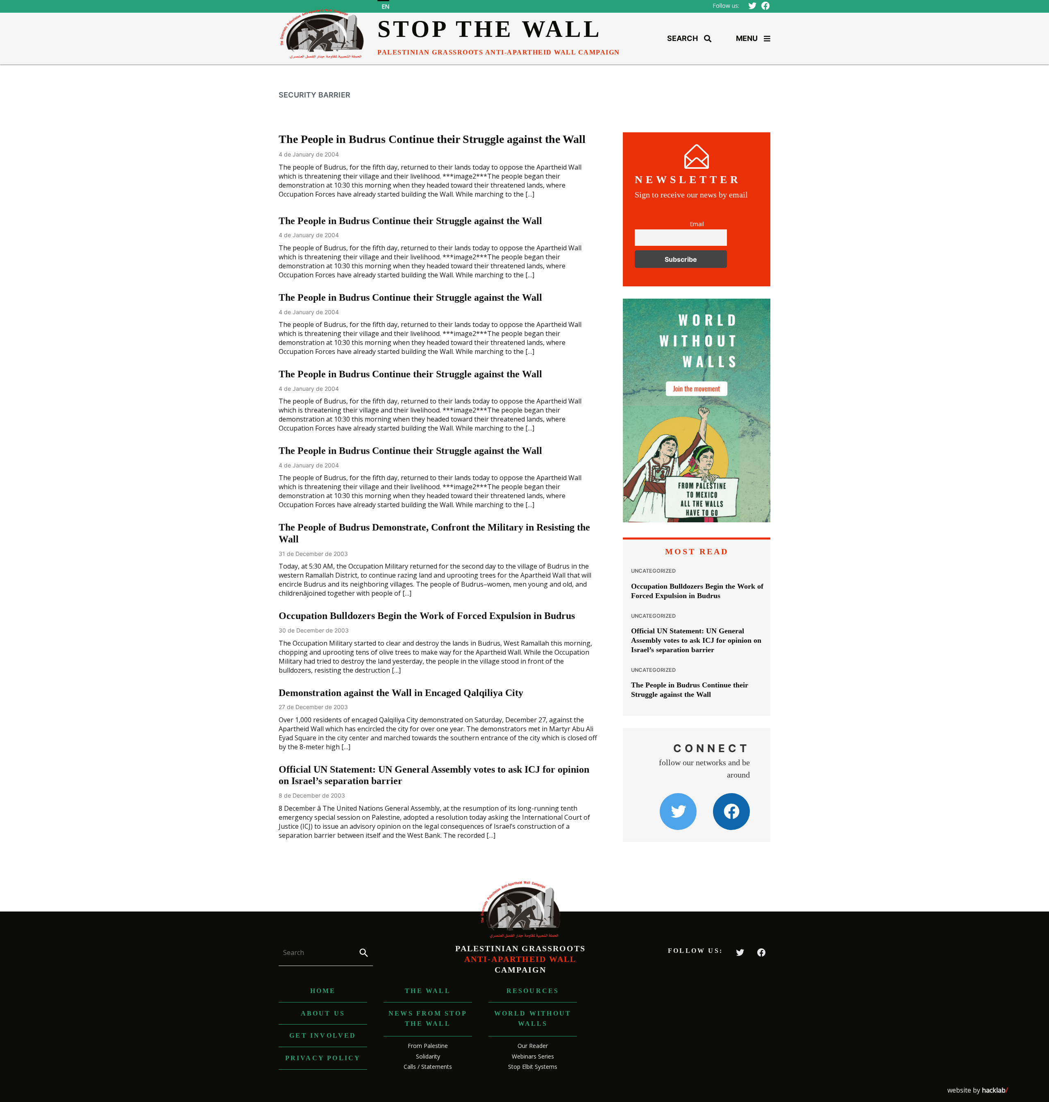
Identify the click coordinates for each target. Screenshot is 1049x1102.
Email (697, 224)
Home (323, 990)
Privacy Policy (323, 1057)
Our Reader (533, 1046)
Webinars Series (533, 1056)
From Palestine (428, 1046)
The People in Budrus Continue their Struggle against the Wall (432, 139)
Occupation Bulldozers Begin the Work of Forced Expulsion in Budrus (427, 615)
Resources (532, 990)
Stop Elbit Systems (532, 1066)
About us (323, 1013)
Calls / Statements (428, 1066)
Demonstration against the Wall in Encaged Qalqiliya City (401, 692)
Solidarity (428, 1056)
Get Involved (322, 1035)
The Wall (428, 990)
